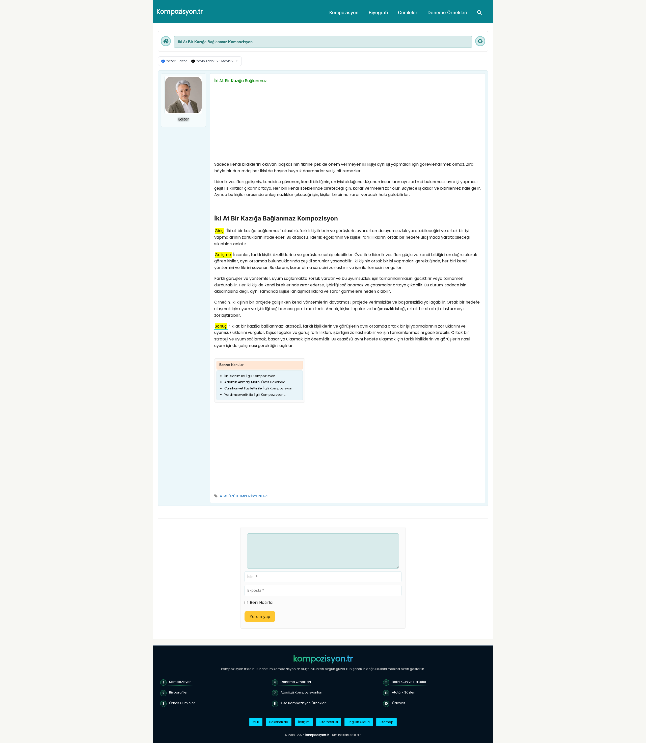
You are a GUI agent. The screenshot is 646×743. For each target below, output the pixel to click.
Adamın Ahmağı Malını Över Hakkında (254, 382)
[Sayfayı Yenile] (480, 41)
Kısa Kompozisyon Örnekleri (304, 703)
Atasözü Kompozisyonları (301, 692)
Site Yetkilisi (328, 722)
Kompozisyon (344, 12)
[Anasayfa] (166, 41)
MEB (256, 722)
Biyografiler (178, 692)
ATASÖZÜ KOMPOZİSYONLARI (243, 496)
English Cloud (359, 722)
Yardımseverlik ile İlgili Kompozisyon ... (255, 394)
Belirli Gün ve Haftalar (409, 681)
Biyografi (378, 12)
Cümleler (407, 12)
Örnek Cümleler (182, 703)
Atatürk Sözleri (403, 692)
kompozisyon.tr (323, 658)
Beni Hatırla (261, 602)
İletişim (304, 722)
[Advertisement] (347, 123)
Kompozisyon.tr (179, 11)
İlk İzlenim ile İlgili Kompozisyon (249, 376)
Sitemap (386, 722)
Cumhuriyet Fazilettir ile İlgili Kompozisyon (258, 388)
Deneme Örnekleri (447, 12)
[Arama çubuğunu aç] (479, 12)
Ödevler (398, 703)
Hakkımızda (278, 722)
